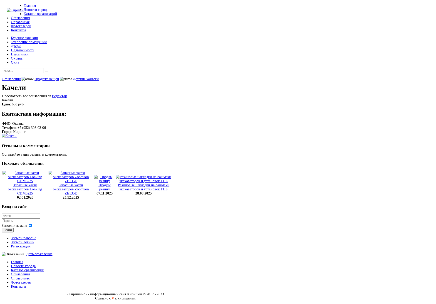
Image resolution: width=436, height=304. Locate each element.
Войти (8, 230)
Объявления (11, 79)
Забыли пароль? (23, 238)
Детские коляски (86, 79)
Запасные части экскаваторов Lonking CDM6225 (25, 189)
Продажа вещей (47, 79)
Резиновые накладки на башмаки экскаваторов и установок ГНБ (143, 187)
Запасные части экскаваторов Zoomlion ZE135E (71, 189)
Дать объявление (39, 254)
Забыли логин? (22, 242)
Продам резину (105, 187)
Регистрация (20, 246)
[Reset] (46, 71)
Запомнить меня (14, 225)
